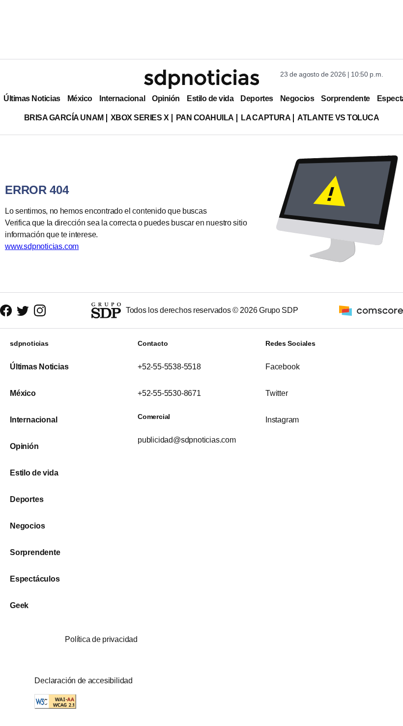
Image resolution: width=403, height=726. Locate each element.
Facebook (282, 367)
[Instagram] (40, 311)
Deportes (256, 98)
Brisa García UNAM (64, 117)
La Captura (265, 117)
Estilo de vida (210, 98)
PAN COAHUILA (205, 117)
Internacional (122, 98)
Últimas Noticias (31, 98)
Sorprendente (345, 98)
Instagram (282, 420)
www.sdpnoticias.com (42, 246)
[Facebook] (6, 311)
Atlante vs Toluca (338, 117)
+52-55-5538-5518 (169, 367)
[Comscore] (371, 310)
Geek (19, 605)
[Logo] (201, 79)
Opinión (166, 98)
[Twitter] (23, 310)
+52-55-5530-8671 (169, 393)
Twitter (276, 393)
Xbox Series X (140, 117)
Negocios (297, 98)
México (79, 98)
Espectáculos (35, 579)
